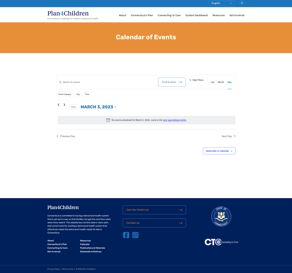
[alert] (146, 120)
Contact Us (133, 222)
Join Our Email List (137, 209)
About (122, 15)
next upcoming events (174, 119)
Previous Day (67, 136)
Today (73, 106)
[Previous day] (58, 105)
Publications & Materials (92, 248)
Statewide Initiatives (90, 251)
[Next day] (64, 105)
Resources (219, 15)
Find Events (169, 82)
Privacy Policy (53, 269)
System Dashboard (197, 15)
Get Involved (237, 15)
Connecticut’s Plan (142, 15)
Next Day (227, 136)
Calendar (85, 244)
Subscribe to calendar (217, 150)
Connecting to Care (169, 15)
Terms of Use (67, 269)
